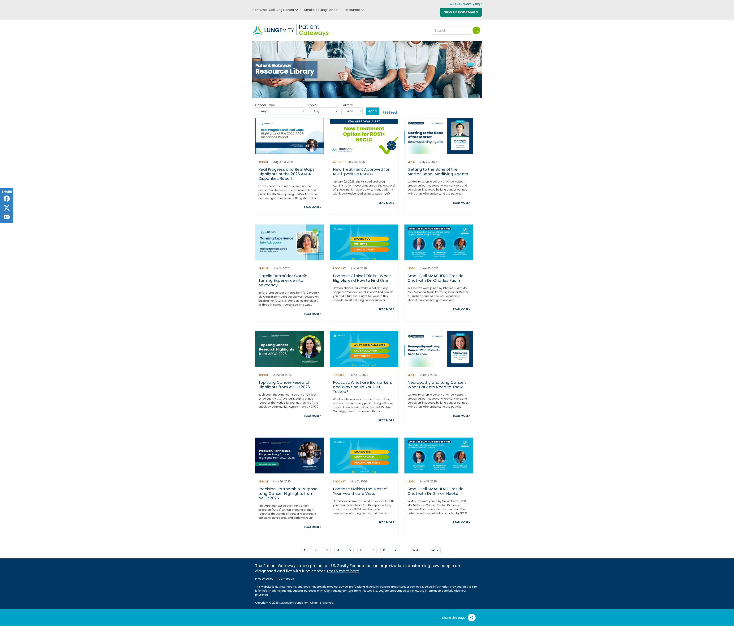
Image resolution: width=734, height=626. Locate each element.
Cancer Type (265, 105)
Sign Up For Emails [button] (461, 12)
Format (347, 105)
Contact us (286, 579)
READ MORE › (312, 207)
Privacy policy (264, 579)
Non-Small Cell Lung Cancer (273, 10)
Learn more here (343, 571)
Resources (353, 10)
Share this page (454, 617)
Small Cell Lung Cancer (321, 10)
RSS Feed (389, 112)
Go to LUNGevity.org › (466, 4)
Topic (312, 105)
